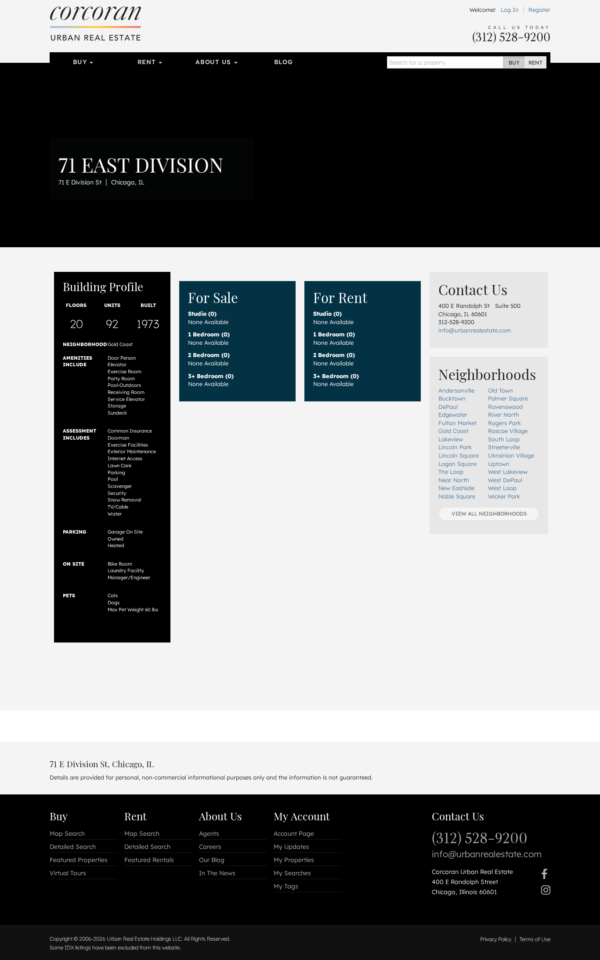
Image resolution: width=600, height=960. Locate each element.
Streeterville (504, 447)
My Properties (294, 860)
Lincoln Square (458, 455)
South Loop (504, 439)
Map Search (67, 833)
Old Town (500, 390)
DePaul (448, 406)
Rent (147, 62)
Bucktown (452, 398)
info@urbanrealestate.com (474, 330)
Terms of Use (535, 939)
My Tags (286, 886)
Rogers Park (504, 422)
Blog (283, 62)
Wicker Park (504, 496)
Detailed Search (73, 847)
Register (539, 9)
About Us (214, 62)
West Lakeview (508, 471)
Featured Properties (79, 860)
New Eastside (456, 487)
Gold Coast (453, 430)
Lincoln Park (455, 447)
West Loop (502, 487)
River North (503, 414)
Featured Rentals (149, 860)
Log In (510, 9)
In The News (217, 873)
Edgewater (452, 414)
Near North (453, 480)
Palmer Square (508, 398)
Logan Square (457, 463)
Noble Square (456, 496)
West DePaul (505, 480)
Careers (210, 847)
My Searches (292, 873)
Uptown (499, 463)
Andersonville (456, 390)
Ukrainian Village (511, 455)
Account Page (294, 833)
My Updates (291, 847)
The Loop (450, 471)
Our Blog (211, 860)
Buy (81, 62)
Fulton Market (457, 422)
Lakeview (450, 439)
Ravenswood (505, 406)
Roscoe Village (508, 430)
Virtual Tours (68, 873)
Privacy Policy (495, 939)
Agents (209, 833)
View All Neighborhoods (489, 513)
